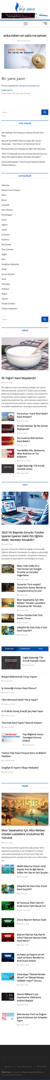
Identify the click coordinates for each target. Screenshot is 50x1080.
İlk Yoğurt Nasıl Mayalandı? (19, 378)
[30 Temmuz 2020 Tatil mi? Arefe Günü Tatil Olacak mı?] (8, 905)
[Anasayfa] (4, 1057)
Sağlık (4, 254)
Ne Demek (6, 244)
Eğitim (5, 224)
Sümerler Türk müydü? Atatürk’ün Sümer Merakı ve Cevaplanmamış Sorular (31, 587)
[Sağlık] (10, 1057)
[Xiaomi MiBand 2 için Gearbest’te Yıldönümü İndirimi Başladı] (8, 997)
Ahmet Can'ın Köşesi (11, 190)
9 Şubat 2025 (23, 595)
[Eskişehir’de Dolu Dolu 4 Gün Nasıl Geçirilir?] (8, 630)
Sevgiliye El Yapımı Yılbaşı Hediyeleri (20, 767)
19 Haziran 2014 (8, 760)
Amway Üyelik (41, 1066)
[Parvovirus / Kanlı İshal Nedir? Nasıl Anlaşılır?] (8, 416)
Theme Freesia (27, 1072)
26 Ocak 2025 (23, 610)
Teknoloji (6, 284)
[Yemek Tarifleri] (35, 1057)
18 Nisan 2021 (24, 41)
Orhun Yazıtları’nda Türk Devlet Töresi (29, 617)
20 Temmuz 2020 (24, 910)
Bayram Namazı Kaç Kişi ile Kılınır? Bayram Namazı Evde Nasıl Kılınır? (32, 937)
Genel (4, 229)
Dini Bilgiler (7, 215)
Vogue (4, 293)
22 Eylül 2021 (23, 421)
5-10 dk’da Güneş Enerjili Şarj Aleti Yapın (22, 711)
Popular (9, 649)
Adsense (5, 185)
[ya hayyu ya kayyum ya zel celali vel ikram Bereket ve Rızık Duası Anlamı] (8, 957)
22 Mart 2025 (7, 544)
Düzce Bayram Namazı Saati (31, 919)
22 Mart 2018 (23, 1005)
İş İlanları (6, 234)
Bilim (4, 195)
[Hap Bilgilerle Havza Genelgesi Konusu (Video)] (11, 734)
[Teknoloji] (17, 1057)
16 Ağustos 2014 (9, 692)
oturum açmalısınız (31, 85)
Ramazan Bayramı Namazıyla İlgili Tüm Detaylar (24, 149)
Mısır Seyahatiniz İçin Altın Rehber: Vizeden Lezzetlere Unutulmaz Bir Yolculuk (31, 603)
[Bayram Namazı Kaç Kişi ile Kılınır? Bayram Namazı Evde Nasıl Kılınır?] (8, 937)
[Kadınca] (42, 1057)
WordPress (38, 1072)
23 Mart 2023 (23, 635)
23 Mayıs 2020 (23, 924)
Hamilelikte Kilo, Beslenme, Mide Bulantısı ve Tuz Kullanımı (31, 453)
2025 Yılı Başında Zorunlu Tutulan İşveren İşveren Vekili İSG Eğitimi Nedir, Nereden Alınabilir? (23, 536)
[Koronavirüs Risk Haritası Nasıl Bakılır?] (8, 441)
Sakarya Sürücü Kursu (24, 1066)
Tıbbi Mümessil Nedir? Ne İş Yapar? (20, 699)
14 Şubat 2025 (23, 579)
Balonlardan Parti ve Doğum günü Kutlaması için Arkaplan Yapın (32, 1017)
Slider (4, 269)
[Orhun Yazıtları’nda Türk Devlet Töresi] (8, 618)
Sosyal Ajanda (8, 274)
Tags (40, 649)
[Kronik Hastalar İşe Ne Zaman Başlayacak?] (8, 428)
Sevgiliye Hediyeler (10, 264)
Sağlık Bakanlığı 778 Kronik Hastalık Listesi (30, 467)
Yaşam (5, 298)
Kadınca (5, 239)
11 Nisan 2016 (29, 745)
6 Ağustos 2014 (8, 727)
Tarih (4, 279)
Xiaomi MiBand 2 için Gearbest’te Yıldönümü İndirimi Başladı (29, 997)
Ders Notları (7, 210)
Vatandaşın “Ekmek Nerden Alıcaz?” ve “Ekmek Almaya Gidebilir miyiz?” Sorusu (31, 977)
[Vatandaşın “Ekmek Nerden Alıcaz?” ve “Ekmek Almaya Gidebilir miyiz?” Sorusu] (8, 976)
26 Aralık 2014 (8, 772)
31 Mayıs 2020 (23, 473)
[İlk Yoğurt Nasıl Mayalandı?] (25, 353)
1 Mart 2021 (22, 433)
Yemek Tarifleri (8, 303)
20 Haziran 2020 (24, 461)
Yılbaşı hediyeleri (9, 308)
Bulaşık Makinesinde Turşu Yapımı (19, 676)
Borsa (4, 200)
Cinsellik (5, 205)
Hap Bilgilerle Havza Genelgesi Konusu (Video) (33, 737)
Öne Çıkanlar (8, 249)
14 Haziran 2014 (8, 715)
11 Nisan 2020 (23, 985)
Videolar (5, 289)
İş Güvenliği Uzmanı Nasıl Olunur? (19, 688)
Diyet (4, 219)
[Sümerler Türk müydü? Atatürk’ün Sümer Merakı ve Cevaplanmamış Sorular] (8, 587)
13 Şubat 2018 (23, 1025)
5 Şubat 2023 (7, 382)
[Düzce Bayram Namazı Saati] (8, 922)
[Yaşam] (29, 1057)
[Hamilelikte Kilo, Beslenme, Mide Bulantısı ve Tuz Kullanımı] (8, 453)
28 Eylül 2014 (7, 681)
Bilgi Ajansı (8, 1066)
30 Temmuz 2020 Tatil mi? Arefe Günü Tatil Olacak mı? (31, 904)
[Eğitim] (23, 1057)
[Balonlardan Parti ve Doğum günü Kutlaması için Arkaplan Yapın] (8, 1016)
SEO (4, 259)
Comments (25, 649)
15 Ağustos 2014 (9, 704)
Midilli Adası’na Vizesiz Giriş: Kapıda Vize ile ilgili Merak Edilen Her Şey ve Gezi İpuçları (32, 869)
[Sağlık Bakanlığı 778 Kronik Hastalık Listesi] (8, 468)
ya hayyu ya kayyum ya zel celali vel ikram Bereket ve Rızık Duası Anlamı (30, 957)
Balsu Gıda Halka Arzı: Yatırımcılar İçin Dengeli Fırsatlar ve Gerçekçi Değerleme (29, 570)
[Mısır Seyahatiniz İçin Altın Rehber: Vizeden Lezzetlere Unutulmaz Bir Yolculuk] (8, 602)
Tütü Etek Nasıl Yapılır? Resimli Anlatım (22, 722)
